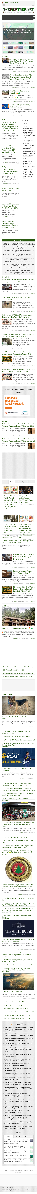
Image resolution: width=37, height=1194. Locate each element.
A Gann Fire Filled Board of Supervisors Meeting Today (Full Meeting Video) (16, 969)
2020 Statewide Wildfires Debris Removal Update (16, 916)
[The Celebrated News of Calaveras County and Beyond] (18, 10)
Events (12, 1170)
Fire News (5, 854)
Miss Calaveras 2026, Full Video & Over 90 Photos (17, 841)
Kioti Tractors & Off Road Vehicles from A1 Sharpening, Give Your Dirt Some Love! (17, 316)
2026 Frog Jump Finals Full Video (15, 837)
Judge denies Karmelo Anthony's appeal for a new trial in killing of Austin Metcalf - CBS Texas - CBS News (18, 1088)
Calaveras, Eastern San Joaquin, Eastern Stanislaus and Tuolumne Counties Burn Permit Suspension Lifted (17, 885)
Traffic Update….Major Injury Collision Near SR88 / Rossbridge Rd (18, 273)
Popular (18, 1137)
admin (14, 71)
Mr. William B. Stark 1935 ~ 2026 (13, 670)
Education (5, 746)
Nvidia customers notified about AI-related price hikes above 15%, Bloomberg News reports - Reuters (17, 1101)
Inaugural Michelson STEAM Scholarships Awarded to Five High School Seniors (17, 784)
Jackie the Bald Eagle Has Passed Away (17, 736)
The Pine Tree (9, 1187)
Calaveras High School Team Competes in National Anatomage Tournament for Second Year (18, 789)
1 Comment (32, 583)
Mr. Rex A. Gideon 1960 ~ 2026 (14, 1002)
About (6, 1170)
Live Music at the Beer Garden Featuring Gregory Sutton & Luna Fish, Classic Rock (16, 352)
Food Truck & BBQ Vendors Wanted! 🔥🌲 (19, 92)
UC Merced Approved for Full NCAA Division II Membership (16, 770)
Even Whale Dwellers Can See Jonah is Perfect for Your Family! (18, 298)
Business (5, 56)
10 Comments (32, 101)
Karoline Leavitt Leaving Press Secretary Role (19, 965)
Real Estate (5, 606)
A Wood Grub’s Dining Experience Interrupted (19, 740)
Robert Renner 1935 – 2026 (13, 1005)
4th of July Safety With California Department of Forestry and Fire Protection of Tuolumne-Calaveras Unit (18, 910)
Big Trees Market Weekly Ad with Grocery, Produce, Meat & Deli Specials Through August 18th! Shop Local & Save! (26, 530)
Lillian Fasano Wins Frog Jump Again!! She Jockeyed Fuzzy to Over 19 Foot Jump (17, 846)
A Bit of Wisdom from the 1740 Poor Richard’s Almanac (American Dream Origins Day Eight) (18, 424)
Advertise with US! (24, 1189)
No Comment (32, 550)
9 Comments (32, 115)
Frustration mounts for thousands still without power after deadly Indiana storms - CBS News (29, 155)
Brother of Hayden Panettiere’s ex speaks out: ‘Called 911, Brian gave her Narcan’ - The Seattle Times (18, 1049)
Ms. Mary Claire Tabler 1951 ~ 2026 (16, 1008)
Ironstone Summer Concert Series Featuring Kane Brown (23, 572)
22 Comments (32, 71)
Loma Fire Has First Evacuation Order (18, 268)
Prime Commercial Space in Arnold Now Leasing (18, 667)
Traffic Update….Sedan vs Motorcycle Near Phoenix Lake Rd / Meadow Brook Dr (17, 32)
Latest (8, 1136)
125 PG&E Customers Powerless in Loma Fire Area (18, 261)
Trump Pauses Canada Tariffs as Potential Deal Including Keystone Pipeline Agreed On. (18, 940)
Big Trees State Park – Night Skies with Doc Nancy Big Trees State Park (17, 794)
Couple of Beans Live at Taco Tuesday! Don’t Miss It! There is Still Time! (26, 499)
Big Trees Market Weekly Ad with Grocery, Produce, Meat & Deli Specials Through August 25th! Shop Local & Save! (10, 502)
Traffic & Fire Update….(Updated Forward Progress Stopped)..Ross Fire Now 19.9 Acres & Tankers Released (10, 126)
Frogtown (5, 800)
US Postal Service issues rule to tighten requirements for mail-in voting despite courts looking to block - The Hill (17, 1095)
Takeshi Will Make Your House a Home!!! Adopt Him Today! (17, 732)
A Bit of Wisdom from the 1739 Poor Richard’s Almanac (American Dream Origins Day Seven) (18, 439)
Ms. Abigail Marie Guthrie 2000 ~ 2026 (17, 1015)
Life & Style (5, 277)
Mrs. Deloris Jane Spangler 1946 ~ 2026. (17, 1018)
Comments (28, 1137)
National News (19, 1024)
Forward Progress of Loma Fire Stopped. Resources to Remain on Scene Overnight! (10, 224)
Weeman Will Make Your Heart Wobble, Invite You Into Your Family (18, 744)
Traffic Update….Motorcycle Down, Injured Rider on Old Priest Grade (10, 170)
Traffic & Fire (18, 240)
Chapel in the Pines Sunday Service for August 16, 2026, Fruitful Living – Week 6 (18, 335)
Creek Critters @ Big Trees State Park (15, 799)
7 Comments (32, 383)
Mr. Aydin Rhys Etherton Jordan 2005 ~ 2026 (19, 1012)
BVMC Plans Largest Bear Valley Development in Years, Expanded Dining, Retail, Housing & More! (21, 77)
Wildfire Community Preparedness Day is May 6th (18, 899)
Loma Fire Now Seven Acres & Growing (18, 270)
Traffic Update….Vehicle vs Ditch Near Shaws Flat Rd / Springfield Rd (10, 206)
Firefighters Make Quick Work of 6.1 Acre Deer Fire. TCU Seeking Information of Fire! (18, 904)
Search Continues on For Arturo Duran (10, 189)
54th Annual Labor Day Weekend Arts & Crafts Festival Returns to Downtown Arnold (18, 370)
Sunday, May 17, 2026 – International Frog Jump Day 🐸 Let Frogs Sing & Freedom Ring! (17, 851)
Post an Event (18, 1170)
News (3, 119)
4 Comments (32, 293)
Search (32, 5)
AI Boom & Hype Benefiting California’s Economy (19, 105)
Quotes (4, 421)
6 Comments (32, 87)
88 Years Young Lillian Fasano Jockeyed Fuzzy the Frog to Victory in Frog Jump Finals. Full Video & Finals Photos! (18, 824)
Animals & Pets (7, 695)
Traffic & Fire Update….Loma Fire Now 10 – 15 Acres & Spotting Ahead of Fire (18, 264)
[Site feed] (4, 5)
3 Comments (32, 435)
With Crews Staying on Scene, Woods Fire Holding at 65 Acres (17, 960)
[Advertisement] (17, 465)
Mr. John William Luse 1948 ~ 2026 (12, 992)
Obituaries (5, 971)
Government (6, 918)
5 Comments (32, 330)
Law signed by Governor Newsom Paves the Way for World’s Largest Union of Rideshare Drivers (21, 61)
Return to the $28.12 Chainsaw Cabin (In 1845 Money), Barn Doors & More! (18, 280)
